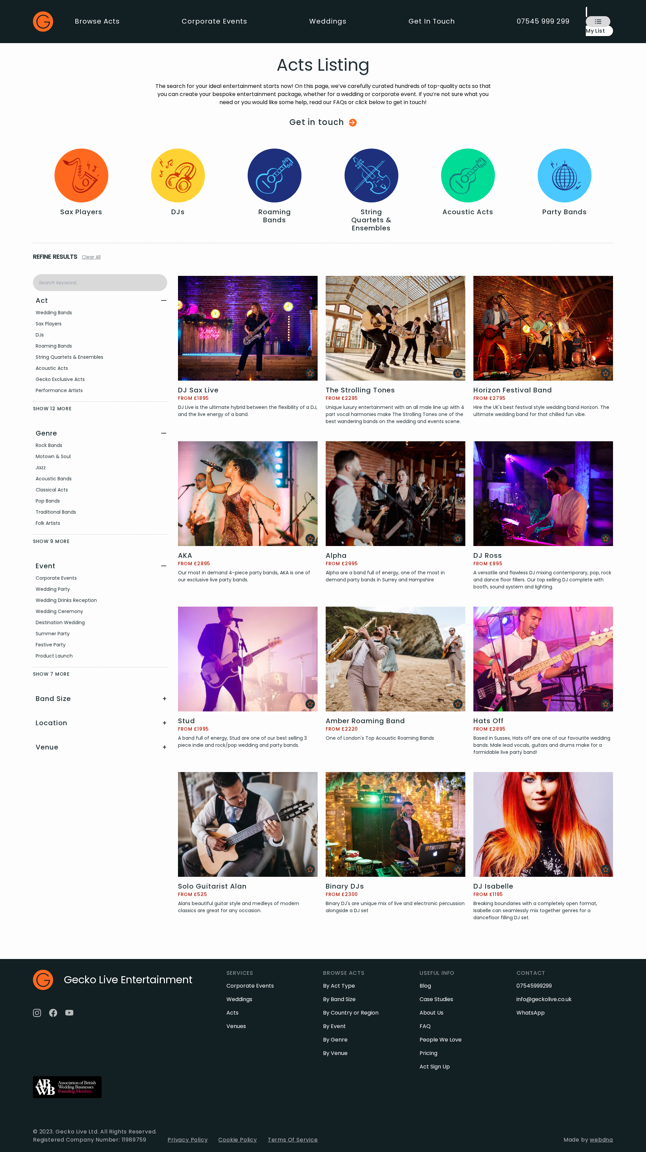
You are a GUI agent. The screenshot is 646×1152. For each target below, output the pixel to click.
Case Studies (436, 999)
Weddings (328, 21)
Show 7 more (51, 674)
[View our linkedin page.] (85, 1013)
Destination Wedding (60, 622)
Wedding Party (53, 589)
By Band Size (339, 999)
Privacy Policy (188, 1140)
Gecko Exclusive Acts (60, 379)
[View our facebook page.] (53, 1013)
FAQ (425, 1026)
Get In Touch (431, 21)
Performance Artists (59, 390)
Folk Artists (48, 523)
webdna (601, 1140)
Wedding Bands (54, 312)
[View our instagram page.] (37, 1013)
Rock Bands (49, 445)
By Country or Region (351, 1013)
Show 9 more (51, 541)
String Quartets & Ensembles (69, 357)
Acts (232, 1013)
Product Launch (54, 655)
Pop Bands (48, 501)
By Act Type (339, 986)
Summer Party (53, 633)
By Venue (335, 1053)
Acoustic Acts (52, 368)
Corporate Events (214, 21)
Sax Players (49, 323)
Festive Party (51, 644)
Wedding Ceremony (59, 611)
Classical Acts (52, 489)
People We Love (441, 1040)
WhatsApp (530, 1013)
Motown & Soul (53, 456)
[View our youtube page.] (69, 1013)
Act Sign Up (435, 1066)
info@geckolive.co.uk (544, 999)
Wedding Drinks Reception (66, 600)
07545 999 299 (543, 21)
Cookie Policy (237, 1140)
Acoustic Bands (54, 478)
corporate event (394, 94)
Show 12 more (52, 408)
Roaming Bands (54, 346)
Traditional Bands (56, 512)
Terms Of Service (293, 1140)
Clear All (91, 257)
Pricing (428, 1053)
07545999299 (534, 986)
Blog (425, 986)
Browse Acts (97, 21)
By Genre (335, 1040)
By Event (334, 1026)
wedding (352, 94)
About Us (431, 1013)
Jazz (41, 467)
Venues (236, 1026)
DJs (40, 334)
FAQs (340, 102)
